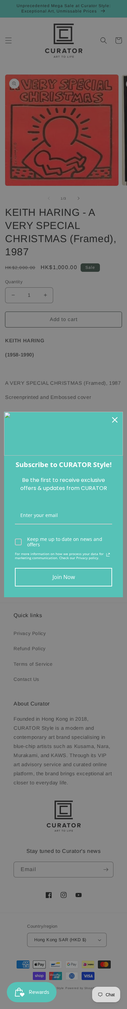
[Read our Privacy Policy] (108, 555)
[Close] (115, 420)
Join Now (63, 577)
